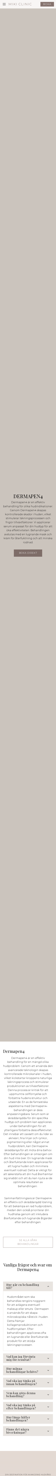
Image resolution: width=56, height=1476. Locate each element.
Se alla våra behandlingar (28, 1242)
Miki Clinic (20, 4)
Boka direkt (28, 553)
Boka (47, 4)
